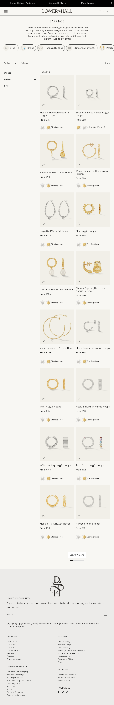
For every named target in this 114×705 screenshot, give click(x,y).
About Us (12, 636)
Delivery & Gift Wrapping (17, 672)
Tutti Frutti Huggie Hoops (90, 465)
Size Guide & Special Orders (19, 680)
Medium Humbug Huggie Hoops (93, 406)
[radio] (42, 127)
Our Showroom (13, 650)
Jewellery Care (13, 683)
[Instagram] (67, 692)
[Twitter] (63, 692)
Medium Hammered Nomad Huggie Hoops (54, 114)
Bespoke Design (64, 644)
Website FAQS (64, 680)
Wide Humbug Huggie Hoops (55, 465)
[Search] (99, 11)
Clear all (46, 71)
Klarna (9, 689)
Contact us (12, 641)
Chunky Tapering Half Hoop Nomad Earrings (90, 289)
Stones (7, 72)
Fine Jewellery (64, 641)
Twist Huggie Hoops (50, 406)
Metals (7, 79)
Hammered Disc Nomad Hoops (56, 172)
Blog (60, 662)
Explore (62, 636)
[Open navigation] (6, 11)
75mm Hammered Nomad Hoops (57, 348)
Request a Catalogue (16, 695)
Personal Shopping (15, 692)
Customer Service (17, 666)
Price (7, 85)
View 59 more (77, 555)
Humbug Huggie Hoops (88, 523)
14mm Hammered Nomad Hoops (93, 348)
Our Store (11, 647)
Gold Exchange (64, 647)
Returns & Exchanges (16, 675)
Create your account (67, 675)
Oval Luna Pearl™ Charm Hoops (56, 289)
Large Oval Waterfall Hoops (54, 231)
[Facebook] (58, 692)
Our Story (11, 644)
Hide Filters (11, 63)
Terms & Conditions (66, 677)
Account (63, 669)
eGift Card (11, 686)
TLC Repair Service (15, 677)
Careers (10, 656)
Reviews (10, 653)
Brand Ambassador (15, 659)
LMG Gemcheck (65, 656)
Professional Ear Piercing (68, 653)
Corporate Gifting (65, 659)
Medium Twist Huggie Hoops (55, 523)
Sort (107, 63)
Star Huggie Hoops (86, 231)
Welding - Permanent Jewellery (71, 650)
